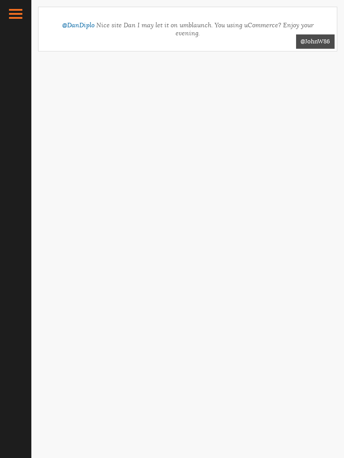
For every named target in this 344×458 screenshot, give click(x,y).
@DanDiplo (78, 25)
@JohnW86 (315, 41)
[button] (15, 14)
